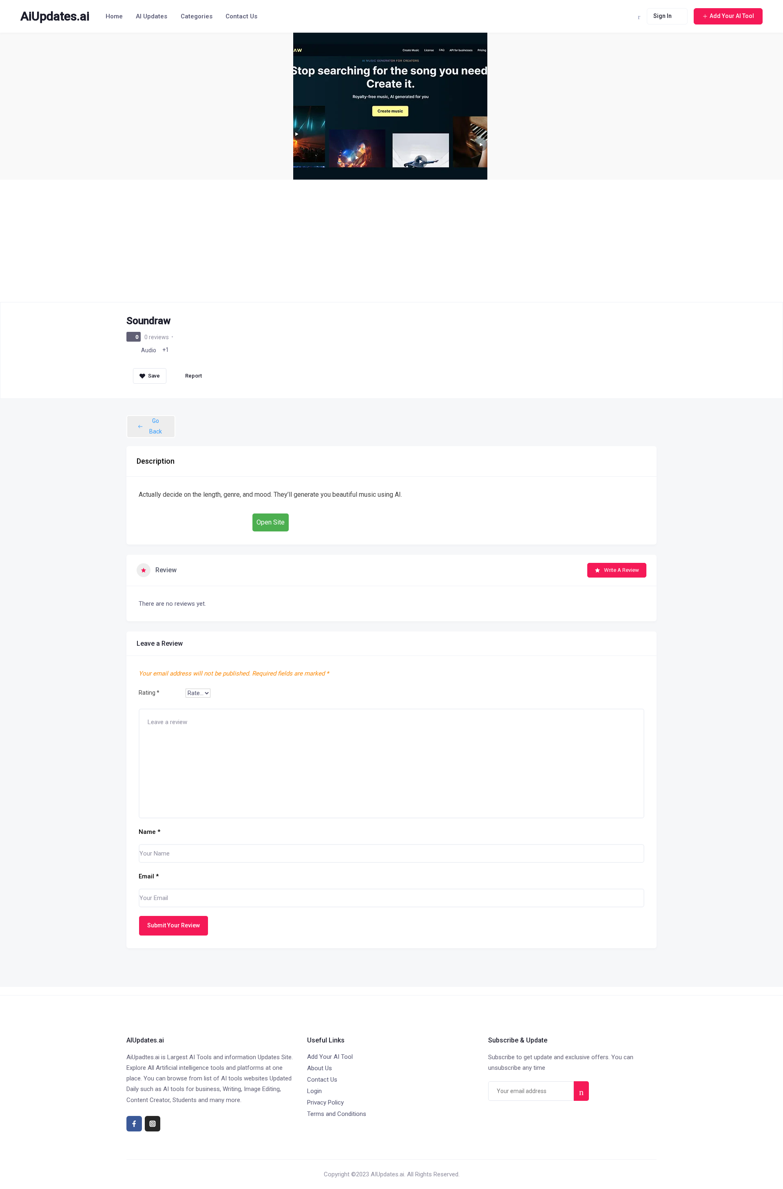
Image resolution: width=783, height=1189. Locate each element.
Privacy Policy (325, 1102)
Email (149, 876)
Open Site (271, 522)
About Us (319, 1068)
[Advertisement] (391, 241)
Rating (149, 692)
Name (149, 832)
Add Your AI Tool (330, 1056)
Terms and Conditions (336, 1114)
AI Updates (151, 16)
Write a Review (621, 570)
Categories (196, 16)
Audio (148, 350)
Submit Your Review (173, 925)
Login (314, 1091)
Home (114, 16)
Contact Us (241, 16)
